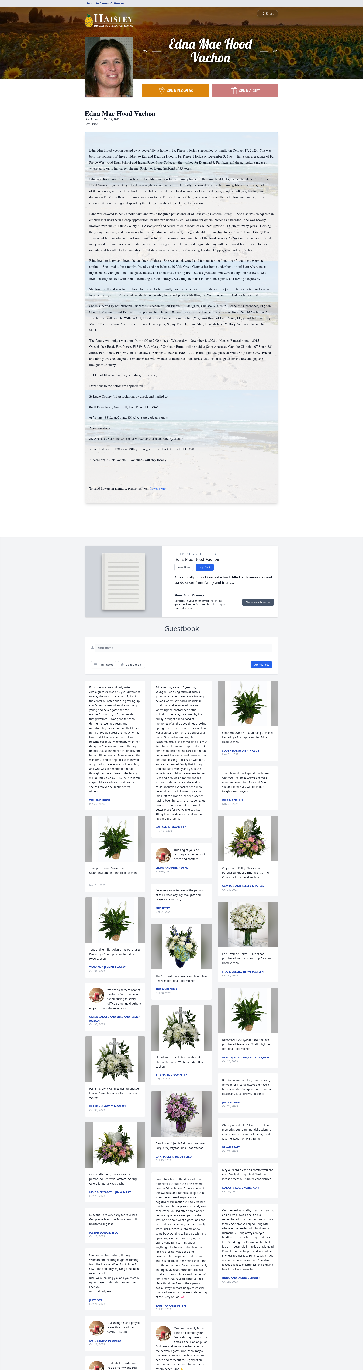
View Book (184, 567)
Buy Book (204, 567)
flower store (158, 488)
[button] (115, 839)
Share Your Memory (258, 602)
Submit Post (261, 664)
